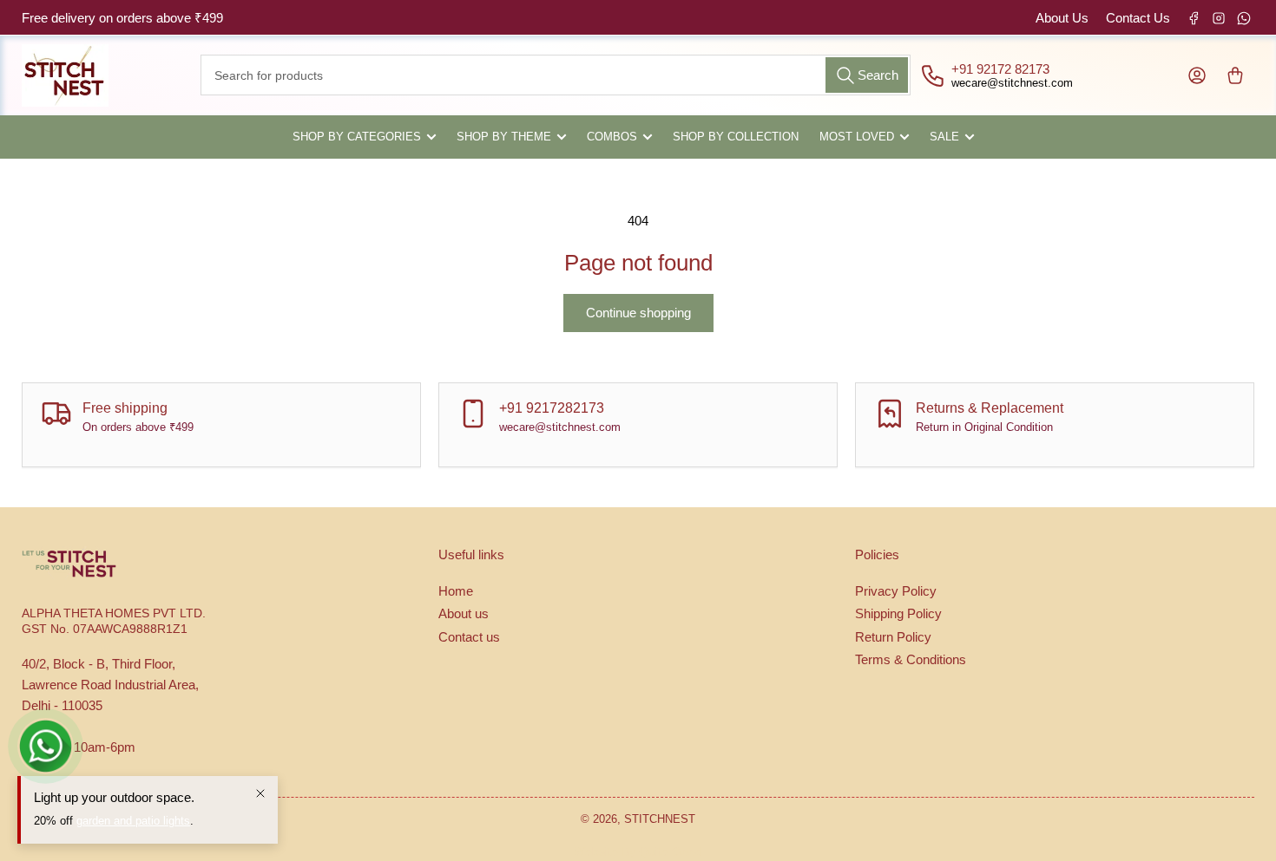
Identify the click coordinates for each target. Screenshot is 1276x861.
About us (463, 613)
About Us (1062, 17)
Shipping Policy (898, 613)
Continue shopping (638, 312)
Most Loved (856, 136)
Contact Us (1138, 17)
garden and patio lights (133, 820)
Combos (612, 136)
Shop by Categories (357, 136)
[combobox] (556, 75)
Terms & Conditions (910, 659)
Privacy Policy (896, 591)
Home (455, 591)
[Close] (260, 793)
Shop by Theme (504, 136)
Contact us (469, 636)
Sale (944, 136)
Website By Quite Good (638, 851)
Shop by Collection (736, 136)
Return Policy (893, 636)
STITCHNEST (659, 818)
